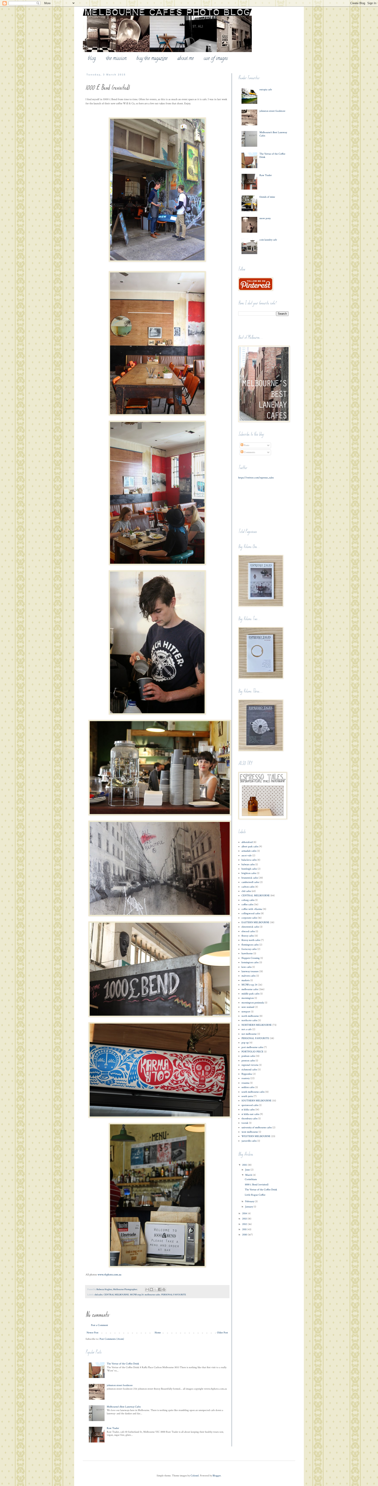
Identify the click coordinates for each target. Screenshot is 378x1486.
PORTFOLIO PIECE (252, 1051)
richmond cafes (249, 1069)
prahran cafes (248, 1056)
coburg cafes (248, 900)
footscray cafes (249, 949)
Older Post (222, 1332)
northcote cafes (249, 1020)
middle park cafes (250, 993)
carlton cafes (248, 886)
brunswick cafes (250, 877)
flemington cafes (250, 944)
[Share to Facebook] (160, 1289)
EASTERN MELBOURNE (255, 922)
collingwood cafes (251, 913)
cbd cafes (98, 1294)
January (249, 1206)
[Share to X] (155, 1289)
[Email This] (147, 1289)
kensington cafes (250, 962)
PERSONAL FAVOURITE (173, 1294)
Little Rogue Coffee (255, 1194)
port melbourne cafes (252, 1047)
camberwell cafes (250, 882)
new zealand (248, 1007)
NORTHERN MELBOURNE (257, 1025)
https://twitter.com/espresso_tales (256, 477)
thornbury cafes (249, 1118)
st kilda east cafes (250, 1114)
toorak (245, 1123)
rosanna (245, 1083)
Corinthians (251, 1179)
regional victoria (250, 1065)
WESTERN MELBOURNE (256, 1136)
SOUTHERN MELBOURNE (256, 1100)
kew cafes (247, 967)
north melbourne (250, 1016)
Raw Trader (113, 1428)
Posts (246, 445)
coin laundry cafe (268, 239)
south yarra (247, 1096)
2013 (244, 1218)
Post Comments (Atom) (112, 1339)
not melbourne (249, 1034)
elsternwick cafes (250, 926)
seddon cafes (248, 1087)
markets (246, 980)
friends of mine (267, 197)
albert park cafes (250, 846)
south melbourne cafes (253, 1092)
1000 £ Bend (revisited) (257, 1184)
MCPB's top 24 (137, 1294)
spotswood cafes (250, 1105)
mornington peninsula (253, 1002)
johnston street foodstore (120, 1385)
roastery (246, 1078)
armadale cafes (249, 851)
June (247, 1169)
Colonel (195, 1475)
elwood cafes (248, 931)
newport (246, 1011)
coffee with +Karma (252, 909)
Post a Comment (99, 1325)
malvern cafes (249, 975)
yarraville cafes (249, 1140)
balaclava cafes (249, 860)
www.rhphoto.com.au (109, 1275)
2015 (245, 1165)
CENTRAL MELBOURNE (116, 1294)
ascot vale (247, 855)
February (250, 1201)
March (249, 1175)
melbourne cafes (152, 1294)
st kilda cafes (248, 1109)
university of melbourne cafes (257, 1127)
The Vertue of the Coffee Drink (123, 1363)
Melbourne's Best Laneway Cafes (124, 1406)
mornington (248, 998)
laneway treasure (250, 971)
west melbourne (250, 1132)
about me (185, 59)
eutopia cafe (265, 89)
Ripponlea (247, 1074)
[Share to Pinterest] (164, 1289)
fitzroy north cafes (251, 940)
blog (92, 59)
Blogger (217, 1475)
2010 (245, 1234)
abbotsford (247, 842)
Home (158, 1332)
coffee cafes (247, 904)
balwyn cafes (248, 864)
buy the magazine (151, 59)
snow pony (265, 218)
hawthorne (247, 953)
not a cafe (247, 1029)
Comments (249, 452)
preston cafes (248, 1060)
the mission (116, 59)
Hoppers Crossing (251, 958)
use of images (216, 59)
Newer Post (92, 1332)
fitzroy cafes (248, 935)
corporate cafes (249, 917)
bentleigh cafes (249, 868)
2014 (245, 1213)
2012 (245, 1224)
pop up (245, 1042)
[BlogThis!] (151, 1289)
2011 (244, 1229)
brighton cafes (249, 873)
